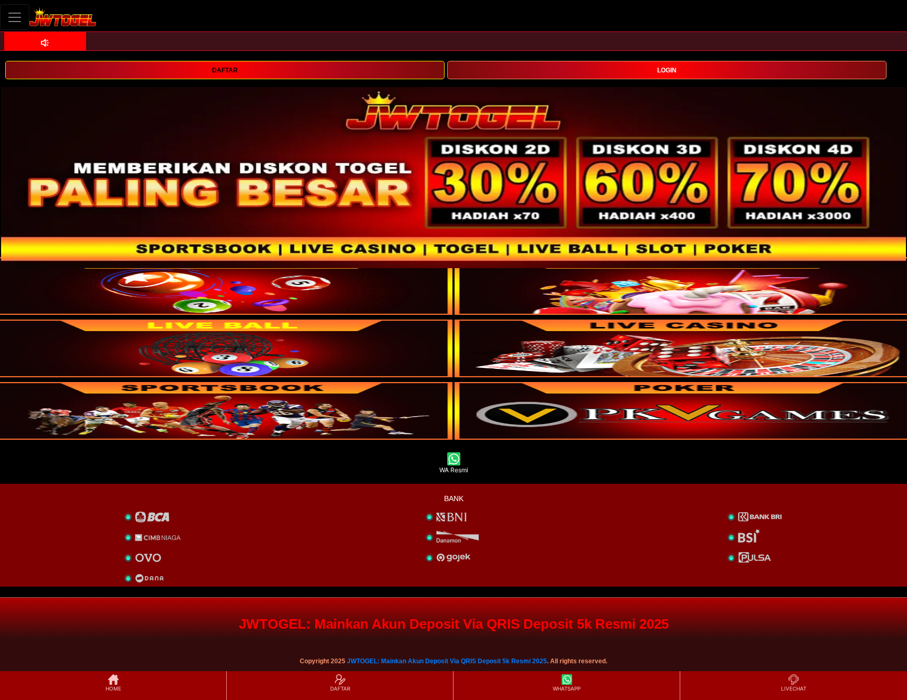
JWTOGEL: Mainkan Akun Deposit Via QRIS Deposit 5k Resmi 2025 (447, 661)
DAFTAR (225, 70)
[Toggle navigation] (14, 17)
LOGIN (667, 70)
